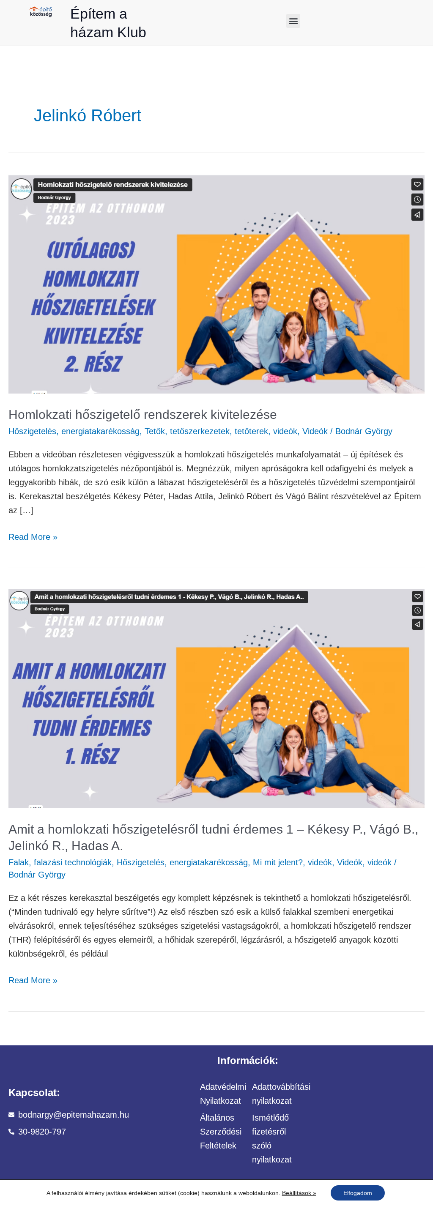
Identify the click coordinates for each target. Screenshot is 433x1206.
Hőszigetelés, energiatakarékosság (74, 431)
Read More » (33, 535)
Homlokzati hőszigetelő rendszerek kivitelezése (142, 414)
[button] (293, 21)
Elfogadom (357, 1193)
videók (285, 431)
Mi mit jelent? (278, 862)
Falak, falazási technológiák (60, 862)
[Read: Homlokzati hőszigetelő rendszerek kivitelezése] (216, 283)
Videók (315, 431)
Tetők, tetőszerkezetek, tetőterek (206, 431)
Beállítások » (299, 1193)
